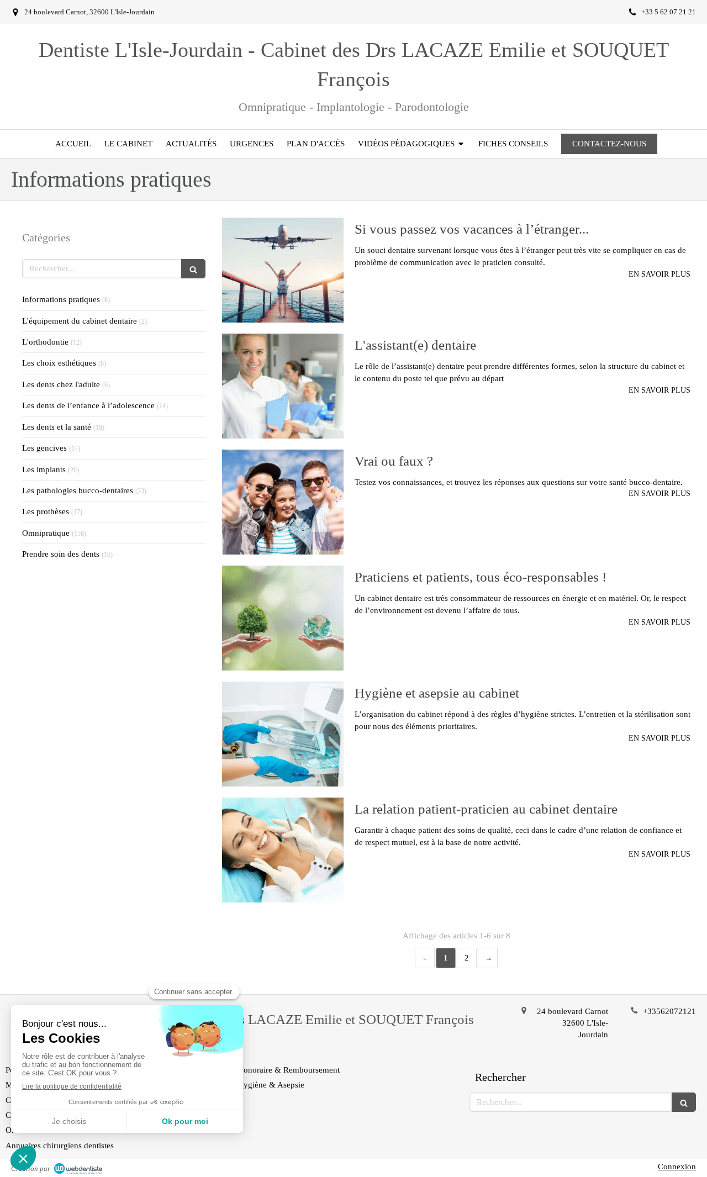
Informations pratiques (61, 299)
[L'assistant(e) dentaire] (283, 386)
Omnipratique (46, 533)
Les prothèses (45, 511)
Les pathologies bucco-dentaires (77, 490)
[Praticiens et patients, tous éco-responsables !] (283, 618)
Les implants (44, 469)
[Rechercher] (193, 268)
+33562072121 (669, 1011)
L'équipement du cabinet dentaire (79, 320)
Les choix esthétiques (59, 362)
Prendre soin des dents (60, 554)
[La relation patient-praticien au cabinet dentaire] (283, 850)
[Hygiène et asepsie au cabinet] (283, 734)
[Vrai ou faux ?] (283, 502)
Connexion (677, 1166)
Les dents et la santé (56, 427)
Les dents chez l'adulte (61, 384)
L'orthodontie (45, 341)
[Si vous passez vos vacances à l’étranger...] (283, 270)
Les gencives (44, 448)
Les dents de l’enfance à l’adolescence (88, 405)
